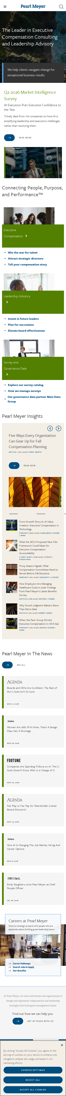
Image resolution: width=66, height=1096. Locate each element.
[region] (33, 1068)
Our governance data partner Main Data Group (34, 399)
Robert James (45, 613)
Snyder (43, 599)
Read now (30, 465)
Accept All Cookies (33, 1089)
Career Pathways (21, 963)
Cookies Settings (33, 1069)
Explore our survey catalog (25, 385)
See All (21, 664)
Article (12, 452)
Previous (50, 428)
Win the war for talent (23, 252)
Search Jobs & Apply (23, 967)
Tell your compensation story (27, 264)
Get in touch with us (40, 1021)
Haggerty (45, 577)
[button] (61, 6)
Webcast (23, 577)
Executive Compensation (13, 233)
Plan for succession (21, 324)
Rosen (56, 533)
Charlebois (46, 533)
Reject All (33, 1079)
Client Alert (25, 557)
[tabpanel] (35, 470)
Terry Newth (35, 452)
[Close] (62, 1045)
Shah (23, 535)
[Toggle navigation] (5, 7)
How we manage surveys (24, 391)
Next (58, 428)
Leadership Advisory (17, 296)
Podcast (23, 533)
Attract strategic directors (25, 258)
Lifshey (48, 557)
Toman (51, 599)
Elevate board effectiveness (26, 330)
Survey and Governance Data (15, 365)
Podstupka (25, 559)
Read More (25, 137)
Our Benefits (19, 970)
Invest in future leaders (23, 318)
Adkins (43, 627)
